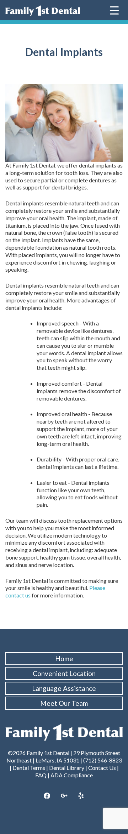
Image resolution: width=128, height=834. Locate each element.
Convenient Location (64, 673)
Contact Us (102, 767)
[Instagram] (64, 796)
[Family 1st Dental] (42, 10)
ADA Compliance (71, 775)
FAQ (41, 775)
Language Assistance (64, 688)
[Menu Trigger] (114, 9)
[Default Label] (81, 796)
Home (64, 658)
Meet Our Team (64, 703)
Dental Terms (28, 767)
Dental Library (66, 767)
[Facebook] (47, 796)
